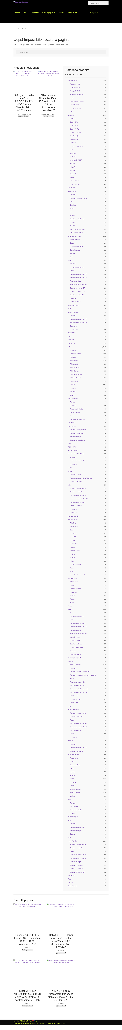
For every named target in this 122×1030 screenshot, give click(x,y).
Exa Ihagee (73, 205)
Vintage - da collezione (77, 419)
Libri (73, 554)
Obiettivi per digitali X (74, 658)
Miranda (72, 215)
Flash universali (73, 399)
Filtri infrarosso (74, 371)
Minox (72, 212)
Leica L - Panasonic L (77, 146)
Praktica (70, 741)
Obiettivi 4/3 (74, 696)
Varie (71, 112)
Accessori (73, 195)
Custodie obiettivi (75, 250)
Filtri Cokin (73, 357)
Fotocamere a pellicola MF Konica (81, 478)
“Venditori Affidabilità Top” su (22, 1021)
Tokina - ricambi (75, 793)
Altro (71, 201)
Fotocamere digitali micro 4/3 (79, 692)
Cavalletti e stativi (73, 305)
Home (17, 28)
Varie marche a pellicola (77, 229)
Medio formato (72, 578)
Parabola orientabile (76, 409)
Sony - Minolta (72, 841)
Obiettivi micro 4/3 (75, 699)
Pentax (72, 568)
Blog (14, 20)
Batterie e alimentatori (77, 267)
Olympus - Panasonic (74, 665)
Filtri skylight (74, 381)
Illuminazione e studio (77, 94)
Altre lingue (71, 188)
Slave (72, 416)
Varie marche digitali (76, 233)
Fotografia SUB (75, 91)
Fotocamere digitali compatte (79, 689)
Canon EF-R (74, 125)
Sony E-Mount (74, 184)
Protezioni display (75, 302)
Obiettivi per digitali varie (78, 219)
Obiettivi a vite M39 (76, 506)
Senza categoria (73, 817)
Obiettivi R (73, 513)
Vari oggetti (71, 875)
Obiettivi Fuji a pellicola (77, 440)
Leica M (72, 150)
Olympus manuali (75, 564)
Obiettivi (72, 813)
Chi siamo (16, 13)
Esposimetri (71, 343)
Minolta (72, 557)
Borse (72, 243)
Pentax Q (73, 177)
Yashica (72, 796)
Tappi (72, 395)
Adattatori (71, 115)
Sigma (70, 820)
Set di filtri (73, 392)
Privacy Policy (72, 13)
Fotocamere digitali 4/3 (77, 685)
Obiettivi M (73, 509)
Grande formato (73, 450)
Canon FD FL (74, 129)
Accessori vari (72, 80)
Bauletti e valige (75, 240)
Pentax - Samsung (73, 710)
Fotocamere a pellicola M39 (79, 499)
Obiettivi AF (73, 326)
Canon (70, 260)
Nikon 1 (72, 163)
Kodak (70, 468)
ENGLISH (71, 336)
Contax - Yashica (75, 132)
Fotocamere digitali (76, 281)
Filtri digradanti (74, 367)
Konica (70, 471)
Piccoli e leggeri (75, 412)
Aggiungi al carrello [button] (23, 116)
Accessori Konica (75, 475)
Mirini (72, 98)
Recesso (61, 13)
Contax (70, 309)
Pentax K (73, 174)
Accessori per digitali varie (78, 198)
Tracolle (72, 253)
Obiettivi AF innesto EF (77, 288)
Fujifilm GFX (74, 139)
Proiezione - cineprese (77, 101)
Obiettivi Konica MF (76, 481)
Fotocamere (74, 806)
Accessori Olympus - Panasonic (80, 672)
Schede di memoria (76, 108)
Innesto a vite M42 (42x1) (76, 454)
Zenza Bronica (72, 886)
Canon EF (73, 119)
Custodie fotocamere (76, 246)
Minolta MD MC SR (76, 160)
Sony (71, 571)
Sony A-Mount (74, 181)
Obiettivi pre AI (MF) (76, 647)
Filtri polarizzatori (75, 378)
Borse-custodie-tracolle (75, 236)
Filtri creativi (74, 364)
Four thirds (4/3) (75, 136)
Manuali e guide (73, 519)
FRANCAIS (71, 423)
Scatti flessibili (74, 105)
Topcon (72, 226)
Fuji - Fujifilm (72, 426)
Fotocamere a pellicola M (78, 495)
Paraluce (73, 298)
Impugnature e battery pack (78, 284)
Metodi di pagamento (49, 13)
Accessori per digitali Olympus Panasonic (83, 675)
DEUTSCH (71, 333)
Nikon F (72, 167)
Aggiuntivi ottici (75, 84)
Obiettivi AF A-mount (76, 865)
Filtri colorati (74, 361)
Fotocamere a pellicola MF (78, 278)
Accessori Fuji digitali (77, 433)
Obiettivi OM (74, 703)
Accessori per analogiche (78, 488)
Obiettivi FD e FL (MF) (77, 295)
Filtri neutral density (76, 374)
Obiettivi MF (74, 329)
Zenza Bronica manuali (77, 575)
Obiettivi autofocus (76, 644)
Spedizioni (35, 13)
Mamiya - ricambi (73, 516)
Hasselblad (73, 592)
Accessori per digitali (76, 492)
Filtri (69, 347)
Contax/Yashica (75, 765)
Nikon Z (72, 170)
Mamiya (72, 208)
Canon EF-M (74, 122)
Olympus (70, 661)
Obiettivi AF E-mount (76, 869)
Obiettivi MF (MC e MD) (77, 872)
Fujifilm (70, 443)
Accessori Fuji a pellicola (78, 430)
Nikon (72, 561)
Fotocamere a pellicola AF (78, 274)
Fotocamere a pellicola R (78, 502)
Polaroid (72, 222)
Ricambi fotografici (73, 754)
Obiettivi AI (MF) (75, 640)
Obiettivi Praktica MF (76, 751)
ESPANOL (71, 340)
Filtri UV (72, 385)
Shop (25, 13)
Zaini (71, 257)
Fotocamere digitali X (77, 437)
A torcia (72, 402)
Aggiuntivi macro (75, 354)
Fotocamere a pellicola (77, 682)
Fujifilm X (73, 143)
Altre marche (72, 191)
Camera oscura (75, 87)
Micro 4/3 (73, 157)
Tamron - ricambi (75, 789)
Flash (72, 271)
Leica (69, 485)
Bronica (72, 585)
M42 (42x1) (73, 153)
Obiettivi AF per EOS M (77, 291)
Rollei (72, 602)
